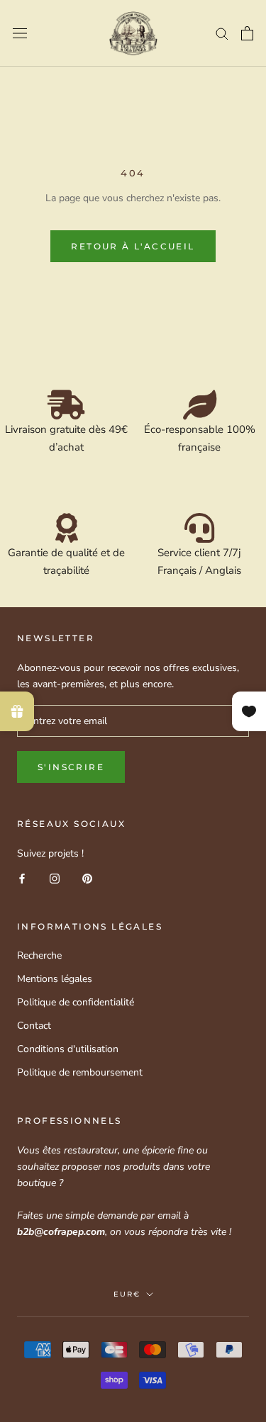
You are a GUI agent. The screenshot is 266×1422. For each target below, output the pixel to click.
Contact (34, 1025)
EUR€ (126, 1294)
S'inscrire (71, 767)
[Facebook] (22, 877)
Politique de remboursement (80, 1072)
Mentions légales (54, 979)
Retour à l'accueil (132, 246)
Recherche (39, 955)
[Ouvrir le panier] (247, 33)
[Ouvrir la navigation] (20, 33)
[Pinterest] (87, 877)
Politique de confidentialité (75, 1002)
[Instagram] (55, 877)
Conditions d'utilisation (67, 1049)
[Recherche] (222, 33)
